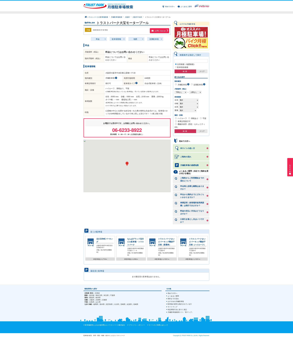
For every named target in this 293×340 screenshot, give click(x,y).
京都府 (104, 300)
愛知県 (91, 297)
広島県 (91, 302)
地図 (135, 39)
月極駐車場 (182, 84)
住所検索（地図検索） (186, 64)
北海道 (97, 293)
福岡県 (95, 304)
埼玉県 (106, 295)
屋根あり (194, 118)
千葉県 (112, 295)
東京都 (91, 295)
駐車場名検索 (182, 67)
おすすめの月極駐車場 (176, 301)
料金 (98, 39)
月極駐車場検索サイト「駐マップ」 (180, 312)
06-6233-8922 (127, 129)
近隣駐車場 (154, 39)
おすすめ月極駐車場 (290, 167)
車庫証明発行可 (184, 121)
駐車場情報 (116, 39)
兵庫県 (98, 300)
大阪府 (91, 300)
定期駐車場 (198, 84)
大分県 (116, 304)
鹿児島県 (109, 304)
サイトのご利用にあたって (158, 325)
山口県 (98, 302)
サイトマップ (172, 307)
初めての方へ (170, 6)
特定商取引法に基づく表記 (177, 309)
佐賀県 (129, 304)
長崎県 (135, 304)
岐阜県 (98, 297)
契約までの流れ (173, 298)
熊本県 (102, 304)
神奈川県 (99, 295)
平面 (204, 118)
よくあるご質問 (186, 6)
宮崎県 (123, 304)
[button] (127, 164)
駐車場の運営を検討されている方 (180, 304)
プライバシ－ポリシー (137, 325)
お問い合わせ (160, 30)
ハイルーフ (182, 118)
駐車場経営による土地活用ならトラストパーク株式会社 (105, 325)
